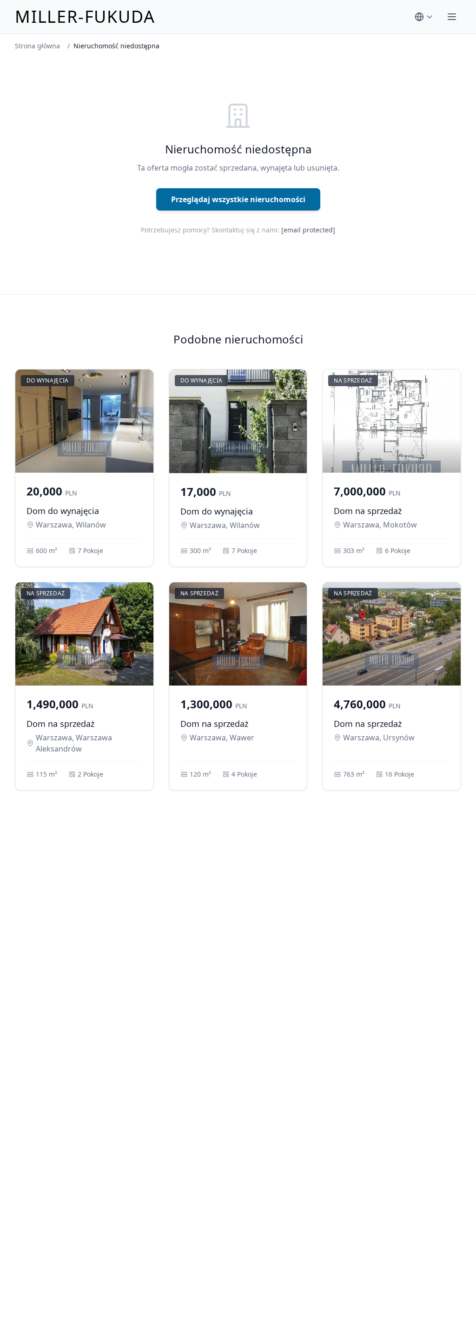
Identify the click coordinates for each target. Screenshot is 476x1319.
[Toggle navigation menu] (452, 16)
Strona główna (37, 45)
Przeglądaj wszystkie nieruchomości (238, 199)
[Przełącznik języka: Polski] (424, 16)
